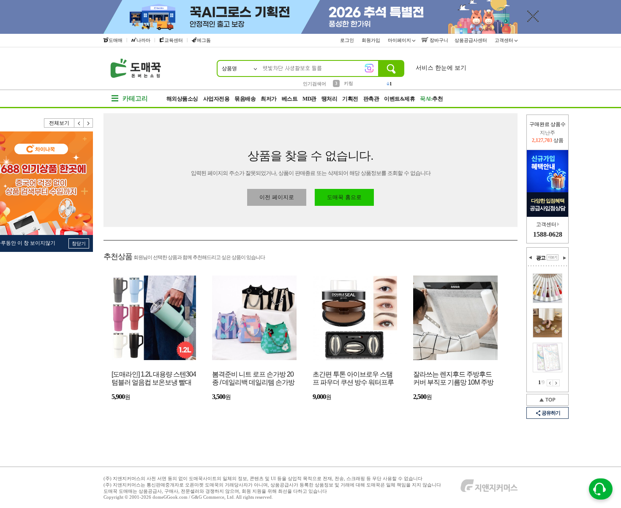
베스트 (290, 99)
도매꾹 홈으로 (344, 197)
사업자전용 (216, 99)
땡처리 (329, 99)
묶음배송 (245, 99)
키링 (348, 83)
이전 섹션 (531, 257)
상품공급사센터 (471, 40)
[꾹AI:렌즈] (369, 68)
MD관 (309, 99)
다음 (88, 123)
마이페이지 (400, 40)
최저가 (269, 99)
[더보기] (552, 257)
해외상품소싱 (182, 99)
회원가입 (371, 40)
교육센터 (173, 40)
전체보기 (59, 123)
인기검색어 (314, 83)
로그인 (347, 40)
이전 (79, 123)
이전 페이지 (550, 383)
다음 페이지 (556, 383)
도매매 (116, 40)
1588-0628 (547, 234)
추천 (431, 99)
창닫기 (79, 243)
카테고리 (135, 98)
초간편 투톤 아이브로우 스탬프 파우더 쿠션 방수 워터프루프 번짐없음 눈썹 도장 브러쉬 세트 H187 (353, 379)
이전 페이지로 (276, 197)
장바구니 (438, 40)
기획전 (350, 99)
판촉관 (371, 99)
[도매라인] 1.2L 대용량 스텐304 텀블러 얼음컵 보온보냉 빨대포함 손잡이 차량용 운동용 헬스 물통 (154, 379)
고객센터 (505, 40)
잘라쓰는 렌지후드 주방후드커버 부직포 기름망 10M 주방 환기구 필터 (453, 379)
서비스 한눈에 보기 (441, 68)
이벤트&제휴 (399, 99)
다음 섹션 (564, 257)
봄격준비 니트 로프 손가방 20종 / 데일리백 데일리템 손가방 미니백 (253, 379)
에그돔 (204, 40)
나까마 (143, 40)
